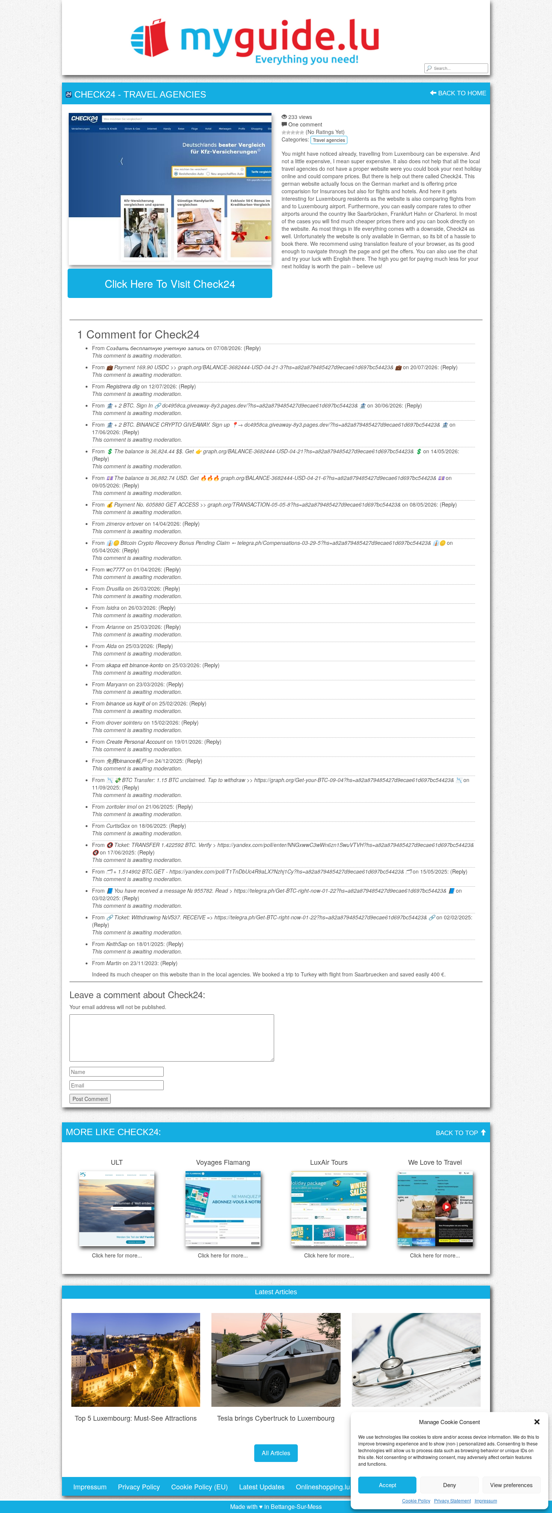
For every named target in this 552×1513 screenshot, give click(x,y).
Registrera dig (123, 386)
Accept (387, 1485)
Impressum (486, 1500)
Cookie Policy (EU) (199, 1486)
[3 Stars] (293, 132)
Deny (449, 1485)
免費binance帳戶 (126, 760)
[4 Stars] (297, 132)
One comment (305, 124)
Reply (252, 348)
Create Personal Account (135, 741)
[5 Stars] (302, 132)
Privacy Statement (452, 1500)
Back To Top (458, 1133)
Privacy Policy (139, 1486)
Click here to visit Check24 (170, 283)
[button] (537, 1422)
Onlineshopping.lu (323, 1486)
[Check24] (170, 189)
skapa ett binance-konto (134, 665)
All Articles (276, 1452)
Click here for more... (117, 1255)
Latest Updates (262, 1486)
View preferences (511, 1485)
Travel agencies (165, 94)
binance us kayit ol (128, 703)
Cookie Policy (416, 1500)
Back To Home (461, 93)
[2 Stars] (288, 132)
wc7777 (115, 569)
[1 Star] (284, 132)
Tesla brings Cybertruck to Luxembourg (276, 1418)
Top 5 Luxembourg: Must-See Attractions (136, 1418)
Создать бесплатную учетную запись (155, 348)
